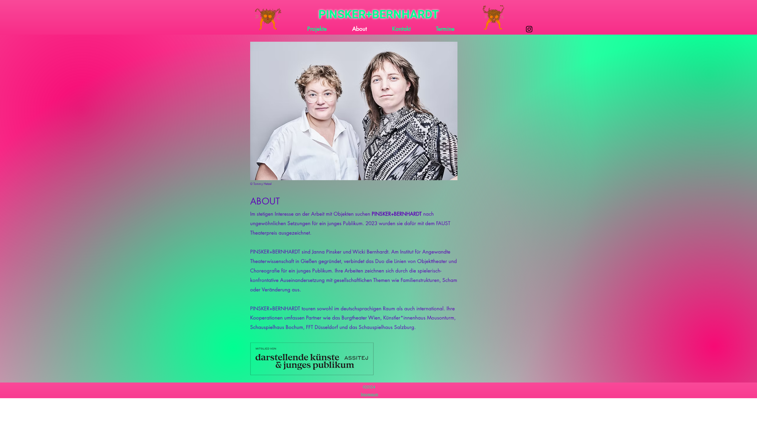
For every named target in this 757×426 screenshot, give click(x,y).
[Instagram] (529, 29)
